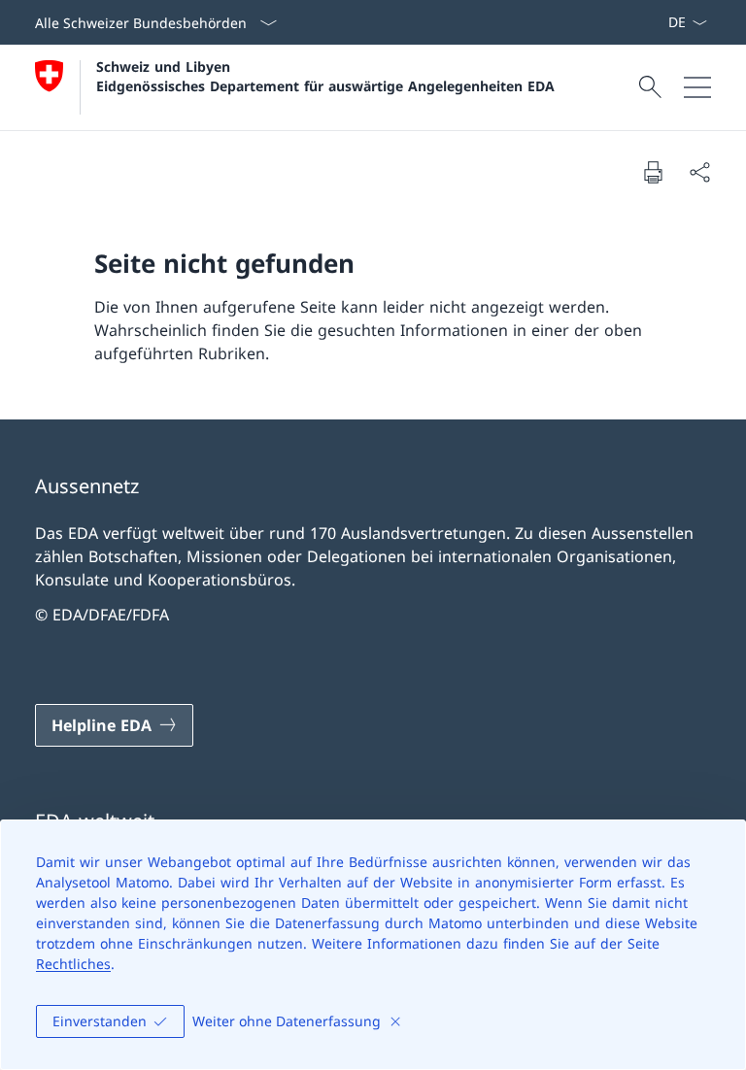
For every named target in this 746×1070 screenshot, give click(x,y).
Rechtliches (73, 963)
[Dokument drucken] (652, 171)
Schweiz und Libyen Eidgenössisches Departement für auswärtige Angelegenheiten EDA (325, 75)
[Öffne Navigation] (697, 87)
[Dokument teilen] (699, 171)
